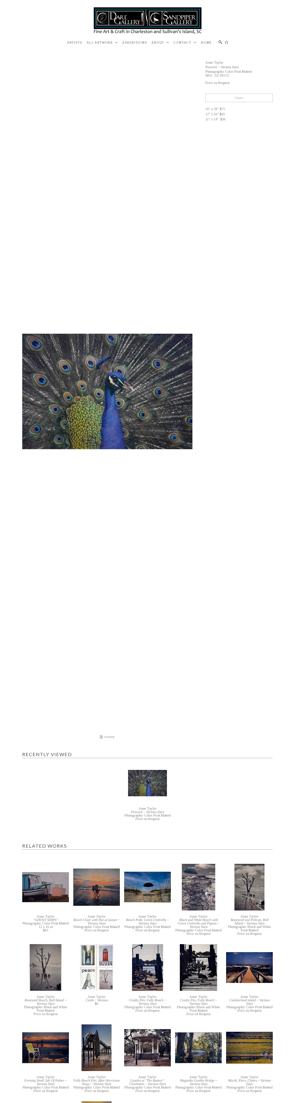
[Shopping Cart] (226, 42)
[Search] (220, 42)
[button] (102, 42)
